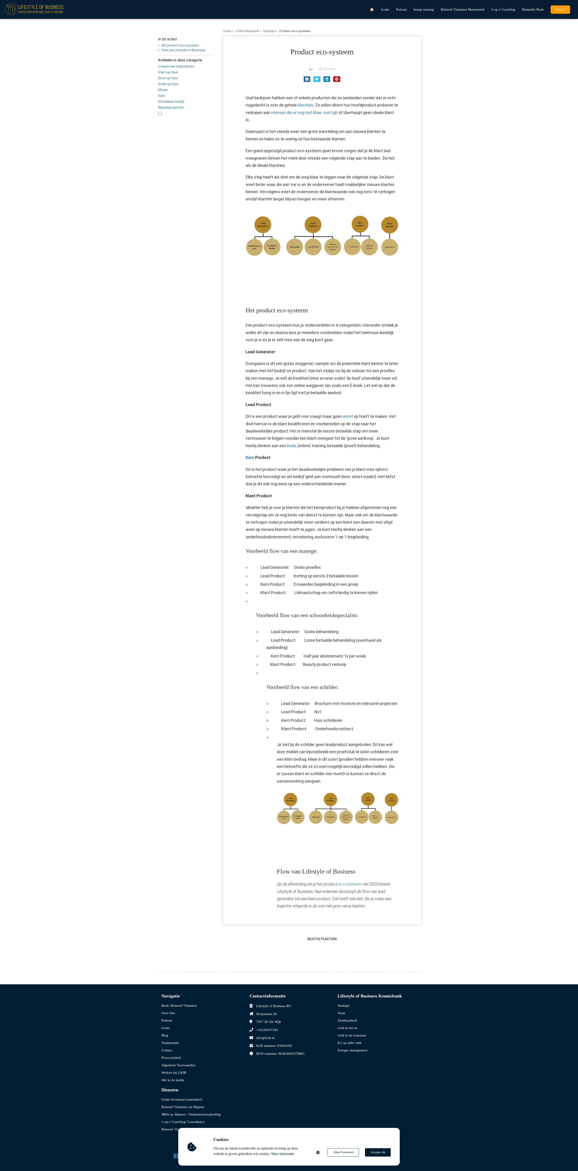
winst (348, 416)
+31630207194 (267, 1030)
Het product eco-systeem (180, 45)
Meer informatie (282, 1154)
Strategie (329, 69)
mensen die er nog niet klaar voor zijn (304, 112)
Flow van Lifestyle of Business (183, 50)
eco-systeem (349, 884)
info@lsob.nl (265, 1038)
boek (291, 445)
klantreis (305, 105)
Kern (250, 457)
